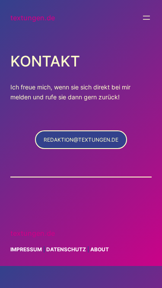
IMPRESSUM (26, 249)
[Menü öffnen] (146, 18)
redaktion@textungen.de (81, 139)
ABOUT (99, 249)
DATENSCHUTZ (66, 249)
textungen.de (32, 17)
